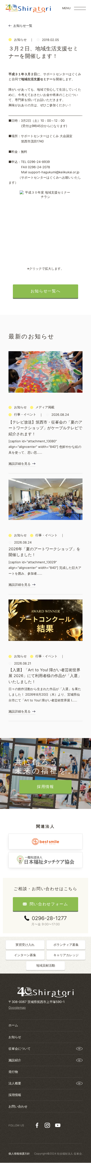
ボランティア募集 (66, 945)
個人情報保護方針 (19, 1153)
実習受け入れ (25, 945)
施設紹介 (14, 1060)
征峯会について (19, 1048)
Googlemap (17, 1007)
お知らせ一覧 (22, 25)
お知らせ (14, 1037)
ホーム (13, 1025)
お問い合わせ (17, 1106)
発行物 (13, 1072)
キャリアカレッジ (66, 955)
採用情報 (14, 1095)
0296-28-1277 (49, 918)
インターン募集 (25, 955)
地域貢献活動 (45, 965)
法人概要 (14, 1083)
